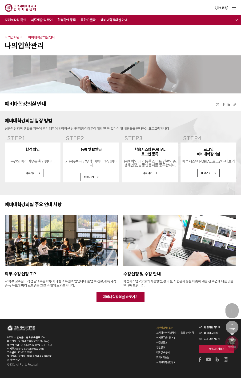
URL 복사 (234, 104)
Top (232, 327)
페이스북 (224, 104)
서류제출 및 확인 (42, 20)
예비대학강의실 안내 (114, 20)
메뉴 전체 (236, 20)
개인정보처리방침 (164, 327)
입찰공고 (160, 347)
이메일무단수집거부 (165, 337)
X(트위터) (217, 104)
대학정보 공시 (162, 352)
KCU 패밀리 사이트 (208, 333)
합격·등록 (222, 7)
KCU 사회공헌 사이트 (209, 339)
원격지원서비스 (216, 349)
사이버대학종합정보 (165, 362)
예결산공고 (161, 342)
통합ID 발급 (88, 20)
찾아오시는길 (162, 357)
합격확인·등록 (66, 20)
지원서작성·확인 (15, 20)
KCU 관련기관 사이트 (209, 327)
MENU (234, 7)
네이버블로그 (229, 104)
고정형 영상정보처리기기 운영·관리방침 (175, 332)
